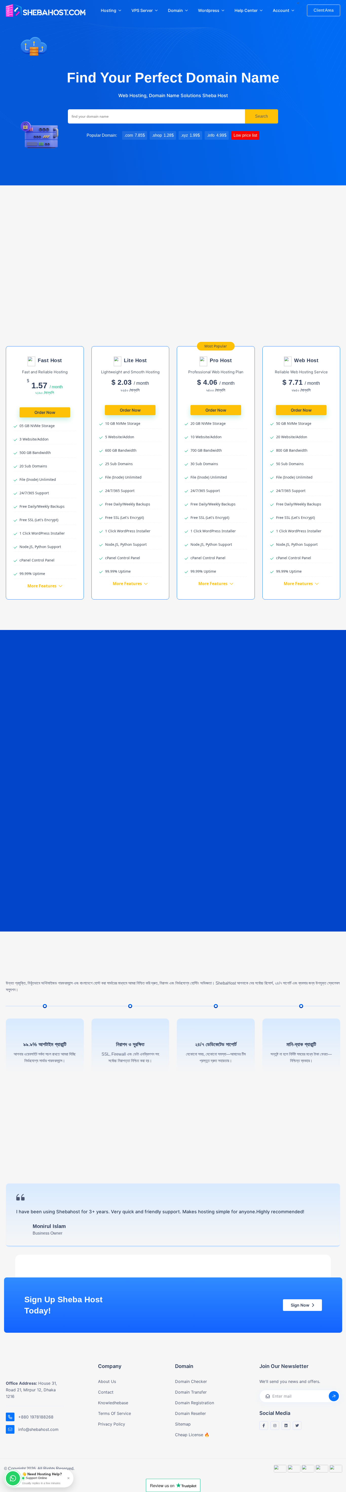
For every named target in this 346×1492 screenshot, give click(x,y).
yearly (182, 324)
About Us (107, 1381)
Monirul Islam (49, 1226)
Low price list (245, 135)
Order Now (44, 412)
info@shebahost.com (38, 1429)
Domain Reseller (190, 1413)
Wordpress (208, 10)
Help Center (246, 10)
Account (281, 10)
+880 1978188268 (35, 1416)
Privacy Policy (111, 1424)
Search (261, 116)
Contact (105, 1392)
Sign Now (300, 1305)
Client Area (324, 10)
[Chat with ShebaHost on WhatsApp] (13, 1478)
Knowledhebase (113, 1402)
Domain (175, 10)
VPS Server (142, 10)
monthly (159, 324)
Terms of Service (114, 1413)
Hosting (108, 10)
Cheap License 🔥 (192, 1434)
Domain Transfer (191, 1392)
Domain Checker (191, 1381)
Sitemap (183, 1424)
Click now (204, 892)
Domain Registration (194, 1402)
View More (46, 222)
